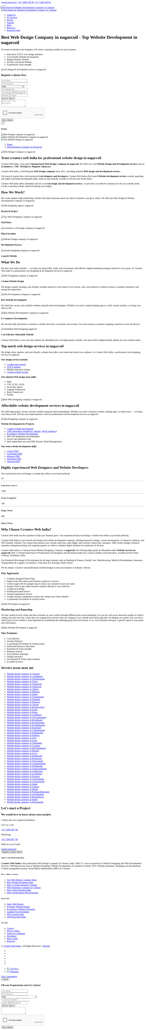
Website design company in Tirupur (23, 704)
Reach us (11, 28)
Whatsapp (14, 971)
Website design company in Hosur (22, 712)
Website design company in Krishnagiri (24, 756)
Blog (9, 25)
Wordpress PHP (14, 459)
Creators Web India (12, 946)
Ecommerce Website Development (22, 434)
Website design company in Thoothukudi (25, 697)
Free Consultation (9, 976)
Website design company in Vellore (22, 689)
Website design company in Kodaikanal (24, 720)
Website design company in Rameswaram (25, 707)
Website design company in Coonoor (23, 745)
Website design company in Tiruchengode (25, 781)
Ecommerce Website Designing (21, 909)
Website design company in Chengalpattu (25, 779)
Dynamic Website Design (18, 906)
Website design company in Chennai (23, 674)
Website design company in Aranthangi (24, 774)
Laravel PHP (13, 451)
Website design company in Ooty (22, 738)
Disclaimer (12, 936)
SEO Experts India (15, 914)
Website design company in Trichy (22, 681)
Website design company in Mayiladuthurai (26, 748)
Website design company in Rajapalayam (25, 797)
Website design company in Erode (22, 710)
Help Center (12, 938)
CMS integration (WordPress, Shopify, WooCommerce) (32, 431)
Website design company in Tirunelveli (24, 684)
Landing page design (16, 364)
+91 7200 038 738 (9, 830)
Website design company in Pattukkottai (25, 766)
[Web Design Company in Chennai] (27, 7)
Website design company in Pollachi (23, 735)
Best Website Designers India (20, 882)
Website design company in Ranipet (23, 751)
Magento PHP (13, 456)
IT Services (12, 17)
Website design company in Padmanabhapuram (28, 792)
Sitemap (46, 946)
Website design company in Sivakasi (23, 776)
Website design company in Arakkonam (25, 771)
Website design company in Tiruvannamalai (26, 717)
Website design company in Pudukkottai (25, 733)
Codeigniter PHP (14, 454)
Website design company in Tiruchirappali (26, 679)
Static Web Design (15, 904)
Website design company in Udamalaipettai (26, 763)
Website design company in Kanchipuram (25, 722)
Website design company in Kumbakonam (26, 725)
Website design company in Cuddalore (24, 715)
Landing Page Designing (18, 912)
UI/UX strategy (14, 367)
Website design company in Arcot (22, 753)
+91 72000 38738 (25, 2)
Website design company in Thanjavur (24, 686)
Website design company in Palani (22, 799)
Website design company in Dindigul (23, 699)
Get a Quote (7, 120)
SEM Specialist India (16, 917)
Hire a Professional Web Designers (22, 892)
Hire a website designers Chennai (22, 885)
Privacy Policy (13, 931)
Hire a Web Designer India (19, 890)
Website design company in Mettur (22, 789)
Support (10, 22)
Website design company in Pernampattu (25, 802)
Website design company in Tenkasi (23, 786)
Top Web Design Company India (22, 880)
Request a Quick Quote (12, 852)
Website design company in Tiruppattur (24, 743)
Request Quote (13, 30)
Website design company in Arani (22, 740)
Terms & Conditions (16, 933)
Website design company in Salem (22, 694)
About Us (11, 15)
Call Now (14, 969)
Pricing (10, 20)
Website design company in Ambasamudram (27, 769)
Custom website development (20, 429)
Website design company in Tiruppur (23, 702)
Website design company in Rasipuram (24, 758)
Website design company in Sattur (22, 784)
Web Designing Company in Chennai (24, 887)
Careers (10, 928)
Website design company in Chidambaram (26, 730)
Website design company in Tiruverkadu (25, 761)
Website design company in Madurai (23, 692)
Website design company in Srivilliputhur (25, 794)
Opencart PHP (13, 461)
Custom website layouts (17, 372)
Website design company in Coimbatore (25, 676)
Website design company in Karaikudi (24, 727)
